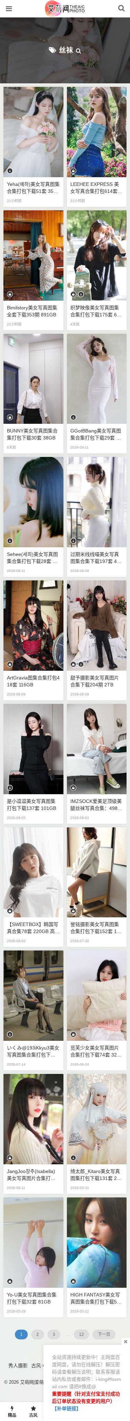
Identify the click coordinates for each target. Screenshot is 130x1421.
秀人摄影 (18, 1365)
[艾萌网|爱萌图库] (65, 13)
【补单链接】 (66, 1408)
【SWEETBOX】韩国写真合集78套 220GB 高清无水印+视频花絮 (33, 928)
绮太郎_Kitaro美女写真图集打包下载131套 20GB (95, 1175)
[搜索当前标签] (78, 50)
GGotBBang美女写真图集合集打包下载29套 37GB (96, 434)
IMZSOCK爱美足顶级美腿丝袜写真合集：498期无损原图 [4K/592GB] (96, 805)
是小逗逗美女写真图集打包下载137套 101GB (31, 804)
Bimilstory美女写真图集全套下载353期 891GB (32, 311)
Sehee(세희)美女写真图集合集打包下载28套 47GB (32, 558)
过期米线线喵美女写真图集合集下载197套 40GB (95, 558)
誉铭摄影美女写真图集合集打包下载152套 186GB (96, 928)
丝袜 (66, 50)
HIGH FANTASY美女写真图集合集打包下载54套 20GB (95, 1298)
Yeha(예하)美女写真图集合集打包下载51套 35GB (33, 188)
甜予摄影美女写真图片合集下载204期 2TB (94, 681)
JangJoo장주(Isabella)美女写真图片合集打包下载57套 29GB (31, 1175)
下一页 (104, 1334)
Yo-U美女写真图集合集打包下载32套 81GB (32, 1298)
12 (81, 1334)
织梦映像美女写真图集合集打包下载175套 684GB (96, 311)
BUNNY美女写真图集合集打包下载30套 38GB (32, 434)
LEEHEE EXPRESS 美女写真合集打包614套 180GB (96, 188)
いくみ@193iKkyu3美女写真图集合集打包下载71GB (33, 1051)
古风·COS (42, 1365)
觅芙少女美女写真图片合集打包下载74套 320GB (95, 1051)
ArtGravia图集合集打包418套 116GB (33, 681)
